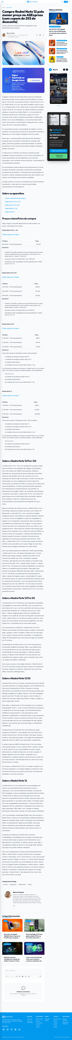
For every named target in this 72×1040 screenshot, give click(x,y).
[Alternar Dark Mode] (69, 2)
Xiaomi (30, 884)
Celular (9, 7)
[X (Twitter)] (11, 1029)
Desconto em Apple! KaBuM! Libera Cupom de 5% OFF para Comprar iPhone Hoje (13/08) (12, 936)
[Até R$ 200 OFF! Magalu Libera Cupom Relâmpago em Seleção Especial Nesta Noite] (58, 25)
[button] (37, 35)
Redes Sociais (39, 1019)
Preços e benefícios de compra (15, 198)
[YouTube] (15, 1029)
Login (66, 1)
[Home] (32, 2)
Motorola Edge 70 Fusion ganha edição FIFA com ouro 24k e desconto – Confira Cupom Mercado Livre (34, 937)
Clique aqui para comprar (10, 234)
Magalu (55, 1026)
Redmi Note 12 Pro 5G (12, 205)
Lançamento (13, 884)
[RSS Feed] (19, 1029)
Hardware (38, 1021)
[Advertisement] (58, 184)
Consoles (38, 1025)
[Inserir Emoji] (16, 976)
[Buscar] (62, 2)
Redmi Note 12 (10, 212)
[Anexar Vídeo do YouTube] (28, 976)
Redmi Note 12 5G (11, 208)
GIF (19, 976)
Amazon (56, 1021)
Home (3, 7)
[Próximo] (67, 69)
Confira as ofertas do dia (58, 150)
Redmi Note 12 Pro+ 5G (12, 202)
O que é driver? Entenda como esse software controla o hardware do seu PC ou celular (34, 960)
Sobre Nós (29, 1019)
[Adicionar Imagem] (25, 976)
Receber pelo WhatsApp (59, 156)
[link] (14, 906)
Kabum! (55, 1025)
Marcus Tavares (11, 33)
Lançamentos (39, 1023)
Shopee (55, 1023)
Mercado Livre (57, 1019)
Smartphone (22, 884)
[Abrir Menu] (2, 2)
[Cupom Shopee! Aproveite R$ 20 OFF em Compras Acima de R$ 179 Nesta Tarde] (58, 43)
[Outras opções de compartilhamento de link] (43, 35)
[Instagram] (7, 1029)
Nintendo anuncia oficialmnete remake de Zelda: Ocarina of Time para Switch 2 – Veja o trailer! (12, 960)
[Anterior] (64, 69)
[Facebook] (3, 1029)
